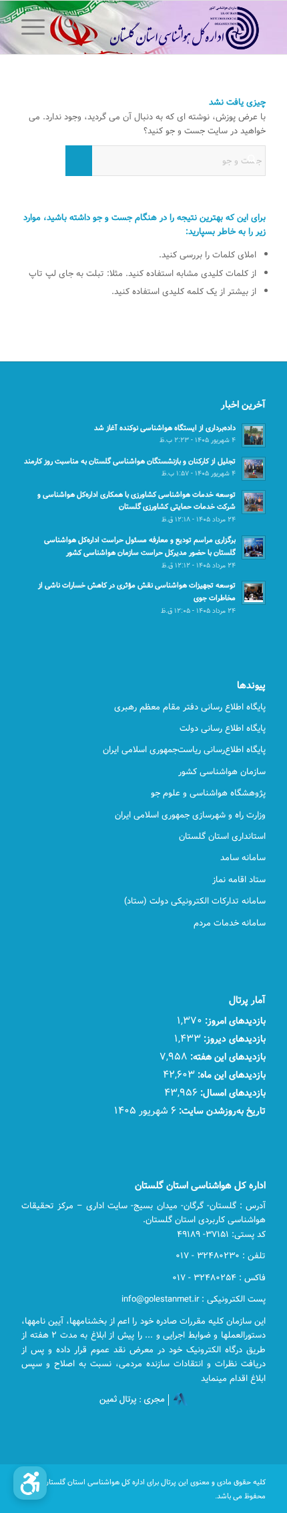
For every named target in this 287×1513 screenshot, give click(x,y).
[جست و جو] (68, 27)
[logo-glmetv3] (167, 27)
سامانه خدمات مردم (230, 923)
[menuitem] (68, 27)
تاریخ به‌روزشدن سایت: (221, 1110)
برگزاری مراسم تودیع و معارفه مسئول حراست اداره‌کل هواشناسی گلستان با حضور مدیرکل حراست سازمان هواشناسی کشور (140, 546)
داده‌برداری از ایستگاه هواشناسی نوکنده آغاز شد (165, 427)
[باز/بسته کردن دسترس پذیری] (30, 1483)
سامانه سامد (243, 857)
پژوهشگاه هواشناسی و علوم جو (208, 793)
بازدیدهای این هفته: (227, 1056)
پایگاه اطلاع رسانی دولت (223, 728)
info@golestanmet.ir (160, 1299)
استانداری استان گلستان (222, 836)
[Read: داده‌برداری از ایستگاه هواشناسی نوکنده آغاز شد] (254, 435)
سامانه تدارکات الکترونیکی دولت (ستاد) (195, 901)
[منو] (37, 27)
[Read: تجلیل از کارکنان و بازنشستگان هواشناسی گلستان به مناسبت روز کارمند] (254, 469)
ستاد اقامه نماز (239, 879)
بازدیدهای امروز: (234, 1020)
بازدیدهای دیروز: (233, 1038)
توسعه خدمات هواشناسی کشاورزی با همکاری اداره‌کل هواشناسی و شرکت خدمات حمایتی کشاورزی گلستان (136, 500)
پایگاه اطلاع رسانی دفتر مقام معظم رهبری (190, 706)
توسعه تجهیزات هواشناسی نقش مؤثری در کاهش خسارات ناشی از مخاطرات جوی (137, 591)
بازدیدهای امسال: (232, 1092)
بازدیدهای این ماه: (230, 1074)
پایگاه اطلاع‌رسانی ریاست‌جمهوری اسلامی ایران (184, 749)
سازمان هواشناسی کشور (222, 771)
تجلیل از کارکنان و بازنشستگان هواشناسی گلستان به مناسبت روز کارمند (130, 461)
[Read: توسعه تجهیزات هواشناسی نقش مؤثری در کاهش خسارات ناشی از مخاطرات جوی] (254, 593)
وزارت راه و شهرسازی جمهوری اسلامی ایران (190, 815)
